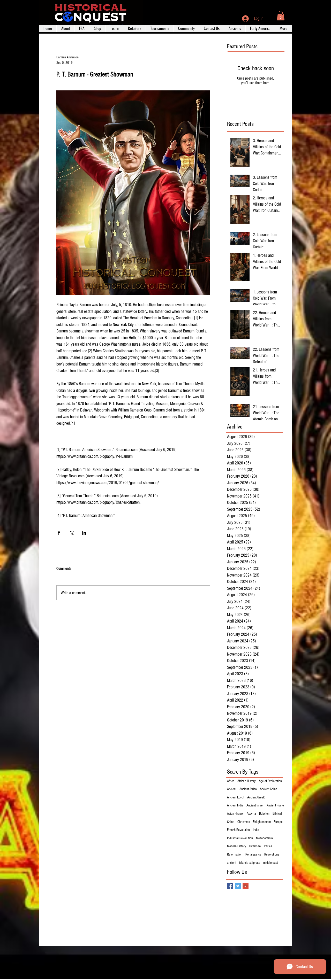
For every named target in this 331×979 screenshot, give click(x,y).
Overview (255, 846)
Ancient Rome (275, 805)
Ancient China (268, 789)
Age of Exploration (270, 781)
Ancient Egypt (235, 797)
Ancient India (235, 805)
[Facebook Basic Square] (230, 886)
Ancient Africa (248, 789)
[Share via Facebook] (58, 532)
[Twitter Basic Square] (238, 886)
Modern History (236, 846)
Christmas (243, 822)
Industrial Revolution (240, 838)
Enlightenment (262, 822)
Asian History (235, 814)
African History (246, 781)
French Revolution (238, 830)
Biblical (277, 814)
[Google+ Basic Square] (246, 886)
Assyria (251, 814)
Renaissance (253, 854)
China (230, 822)
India (256, 830)
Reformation (234, 854)
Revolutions (271, 854)
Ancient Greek (256, 797)
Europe (278, 822)
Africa (230, 781)
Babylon (264, 814)
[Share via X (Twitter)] (71, 532)
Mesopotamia (264, 838)
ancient (231, 863)
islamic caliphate (249, 863)
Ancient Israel (255, 805)
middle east (270, 863)
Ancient (231, 789)
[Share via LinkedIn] (84, 532)
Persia (268, 846)
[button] (281, 15)
